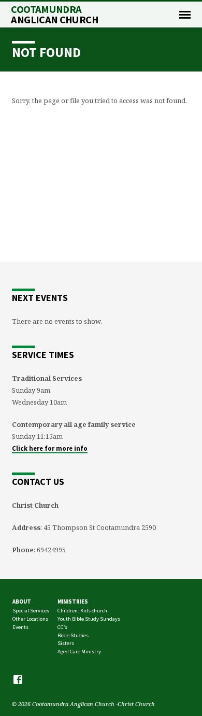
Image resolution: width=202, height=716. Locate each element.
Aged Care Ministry (79, 651)
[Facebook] (18, 679)
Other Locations (30, 618)
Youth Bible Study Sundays (88, 618)
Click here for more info (50, 448)
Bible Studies (73, 635)
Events (20, 627)
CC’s (62, 627)
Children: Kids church (82, 610)
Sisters (65, 643)
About (21, 601)
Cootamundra (54, 14)
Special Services (30, 610)
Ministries (72, 601)
